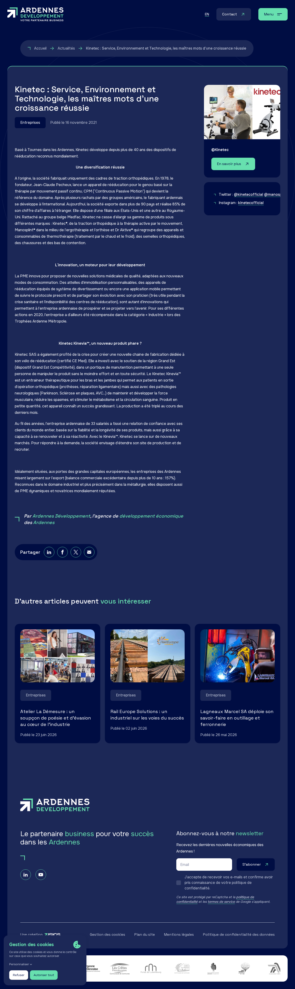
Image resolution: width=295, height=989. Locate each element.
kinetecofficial (251, 202)
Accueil (40, 48)
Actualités (66, 48)
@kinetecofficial (248, 194)
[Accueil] (35, 14)
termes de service (221, 902)
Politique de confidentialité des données (239, 934)
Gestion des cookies (107, 934)
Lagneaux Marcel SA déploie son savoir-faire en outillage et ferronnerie (237, 717)
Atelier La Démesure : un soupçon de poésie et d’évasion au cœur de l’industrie (55, 717)
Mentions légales (179, 934)
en (207, 14)
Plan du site (144, 934)
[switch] (225, 882)
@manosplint (276, 194)
